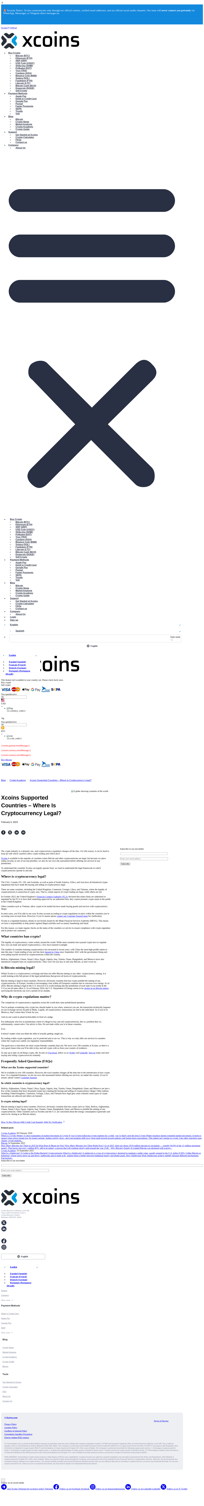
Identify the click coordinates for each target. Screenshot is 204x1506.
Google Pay (6, 1323)
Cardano (5, 1295)
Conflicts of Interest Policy (15, 1431)
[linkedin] (4, 1231)
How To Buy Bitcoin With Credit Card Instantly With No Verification (31, 1122)
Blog (10, 116)
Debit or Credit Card (10, 1314)
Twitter (72, 1053)
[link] (8, 40)
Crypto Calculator (25, 137)
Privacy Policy (10, 1424)
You (9, 694)
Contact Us (7, 1401)
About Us (21, 148)
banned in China (52, 952)
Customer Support (29, 1077)
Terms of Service (161, 1421)
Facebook (52, 1053)
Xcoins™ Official (9, 28)
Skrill (3, 1328)
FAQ (4, 1392)
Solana (4, 1290)
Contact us (21, 142)
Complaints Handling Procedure (18, 1434)
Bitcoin (4, 1143)
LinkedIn (84, 1053)
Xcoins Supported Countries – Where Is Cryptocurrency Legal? (60, 780)
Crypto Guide (23, 129)
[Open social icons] (3, 1480)
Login (13, 617)
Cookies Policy (10, 1427)
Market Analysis (9, 1352)
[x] (4, 1225)
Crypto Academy (18, 780)
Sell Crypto (21, 91)
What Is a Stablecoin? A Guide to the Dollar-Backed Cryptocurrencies (31, 1153)
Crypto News (8, 1347)
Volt (18, 114)
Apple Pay (5, 1318)
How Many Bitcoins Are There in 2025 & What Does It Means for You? (33, 1145)
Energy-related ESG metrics (16, 1437)
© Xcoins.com (10, 1417)
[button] (92, 333)
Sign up (14, 620)
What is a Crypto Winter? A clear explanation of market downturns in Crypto (34, 1135)
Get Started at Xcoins (11, 1382)
